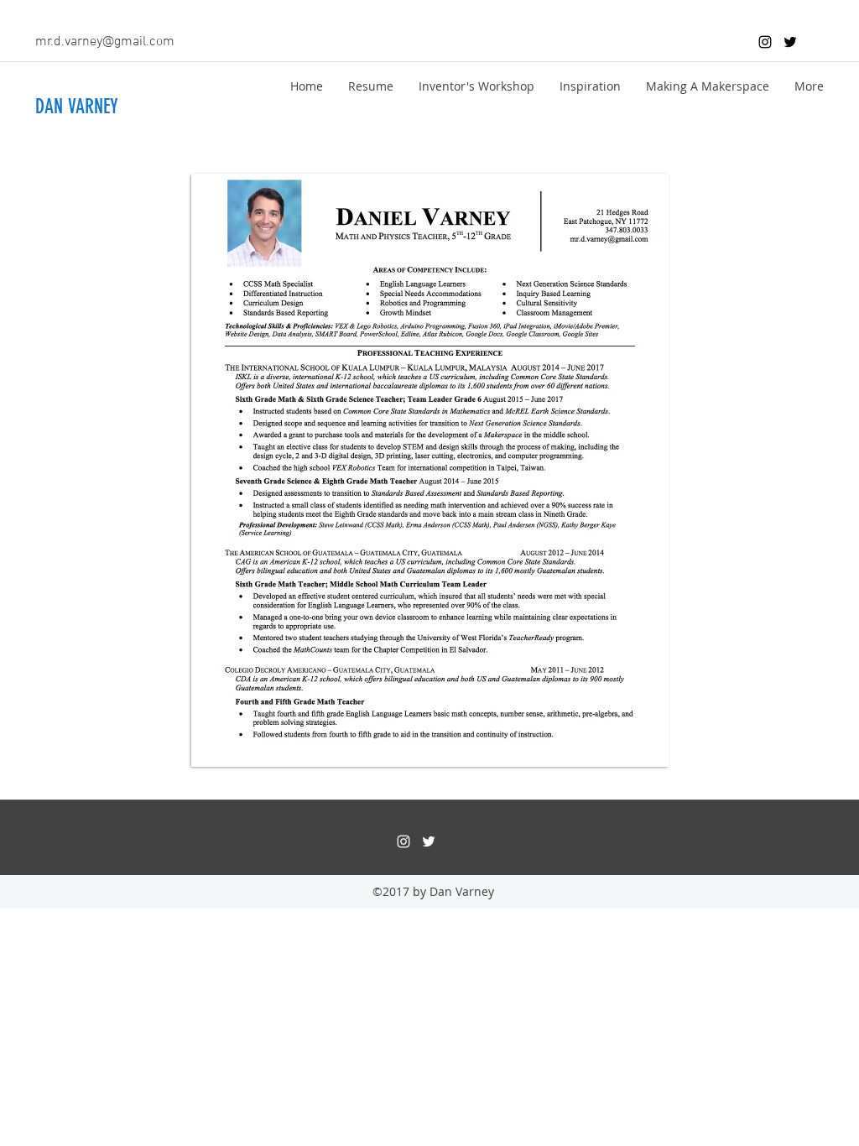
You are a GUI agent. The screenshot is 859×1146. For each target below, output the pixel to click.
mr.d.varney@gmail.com (104, 42)
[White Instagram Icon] (403, 841)
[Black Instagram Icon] (765, 42)
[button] (371, 86)
